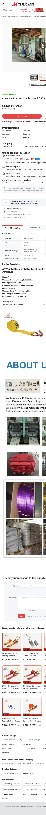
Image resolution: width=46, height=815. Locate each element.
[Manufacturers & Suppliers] (23, 4)
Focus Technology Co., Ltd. (28, 806)
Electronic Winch (31, 789)
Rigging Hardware (8, 744)
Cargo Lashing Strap (11, 773)
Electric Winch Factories (32, 784)
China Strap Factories (11, 784)
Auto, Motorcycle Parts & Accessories (19, 16)
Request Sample (40, 121)
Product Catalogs (33, 740)
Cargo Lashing (7, 748)
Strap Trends (35, 794)
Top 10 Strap (21, 794)
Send (21, 616)
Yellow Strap (8, 794)
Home (4, 16)
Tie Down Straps (28, 773)
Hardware (5, 752)
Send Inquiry (22, 116)
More (4, 798)
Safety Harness (28, 744)
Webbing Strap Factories (12, 789)
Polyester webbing (29, 748)
